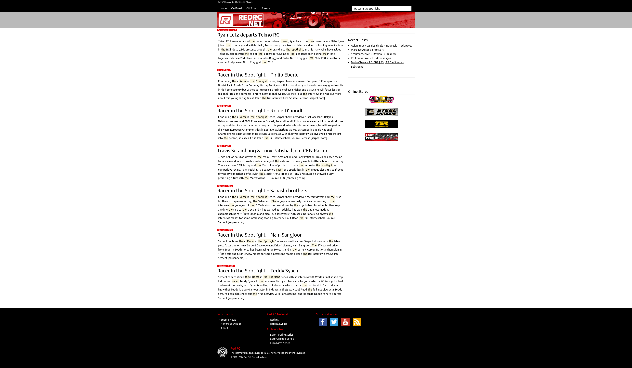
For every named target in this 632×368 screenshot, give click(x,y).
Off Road (251, 8)
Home (223, 8)
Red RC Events (246, 2)
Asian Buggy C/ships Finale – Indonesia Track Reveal (382, 45)
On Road (236, 8)
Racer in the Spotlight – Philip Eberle (258, 74)
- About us (225, 328)
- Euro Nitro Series (279, 343)
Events (266, 8)
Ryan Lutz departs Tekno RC (248, 35)
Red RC (235, 2)
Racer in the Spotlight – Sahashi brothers (262, 190)
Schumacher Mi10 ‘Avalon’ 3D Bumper (373, 53)
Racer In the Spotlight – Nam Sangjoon (260, 235)
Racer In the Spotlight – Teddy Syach (257, 270)
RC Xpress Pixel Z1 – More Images (371, 58)
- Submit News (227, 319)
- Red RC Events (277, 323)
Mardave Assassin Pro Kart (367, 49)
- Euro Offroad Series (281, 338)
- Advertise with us (230, 323)
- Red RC (273, 319)
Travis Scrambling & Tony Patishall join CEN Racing (273, 150)
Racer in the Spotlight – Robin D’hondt (260, 110)
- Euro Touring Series (280, 334)
